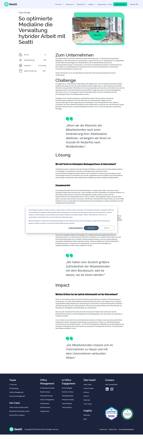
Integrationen (101, 4)
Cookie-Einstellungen (75, 228)
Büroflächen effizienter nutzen (19, 411)
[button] (59, 4)
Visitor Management (47, 399)
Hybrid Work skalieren (17, 415)
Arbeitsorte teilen (68, 399)
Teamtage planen (67, 396)
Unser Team (87, 384)
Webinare (86, 415)
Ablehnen (107, 228)
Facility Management (16, 392)
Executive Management (17, 396)
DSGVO (86, 396)
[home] (10, 4)
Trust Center (87, 404)
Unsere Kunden (88, 388)
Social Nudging (67, 388)
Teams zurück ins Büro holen (18, 407)
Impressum (103, 429)
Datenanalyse (44, 403)
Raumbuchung (45, 392)
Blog (85, 419)
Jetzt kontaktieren (111, 384)
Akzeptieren (91, 228)
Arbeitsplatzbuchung (47, 388)
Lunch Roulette (67, 403)
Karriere (86, 392)
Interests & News (67, 392)
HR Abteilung (13, 388)
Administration (45, 407)
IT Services (13, 384)
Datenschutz (113, 429)
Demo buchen (120, 4)
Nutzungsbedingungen (126, 429)
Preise (110, 4)
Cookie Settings (7, 437)
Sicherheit (86, 400)
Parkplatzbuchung (46, 396)
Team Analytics (67, 407)
